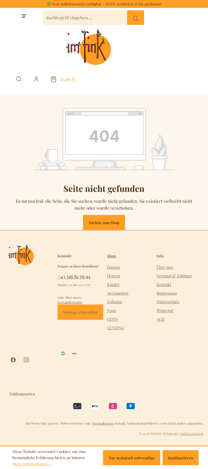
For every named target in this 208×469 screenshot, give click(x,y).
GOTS (112, 319)
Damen (113, 267)
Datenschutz (168, 301)
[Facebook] (13, 360)
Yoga (111, 310)
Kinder (113, 284)
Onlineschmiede (192, 433)
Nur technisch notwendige (132, 457)
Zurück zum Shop (104, 222)
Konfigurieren (180, 457)
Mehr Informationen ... (31, 463)
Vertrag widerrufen (80, 312)
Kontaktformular (70, 302)
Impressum (167, 293)
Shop (111, 256)
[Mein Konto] (36, 79)
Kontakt (164, 284)
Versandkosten (102, 423)
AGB (160, 319)
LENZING (115, 327)
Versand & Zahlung (174, 275)
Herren (113, 275)
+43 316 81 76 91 (74, 276)
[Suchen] (135, 17)
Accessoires (117, 293)
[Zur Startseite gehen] (104, 47)
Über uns (165, 267)
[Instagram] (26, 360)
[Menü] (24, 16)
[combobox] (85, 17)
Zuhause (114, 301)
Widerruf (165, 310)
